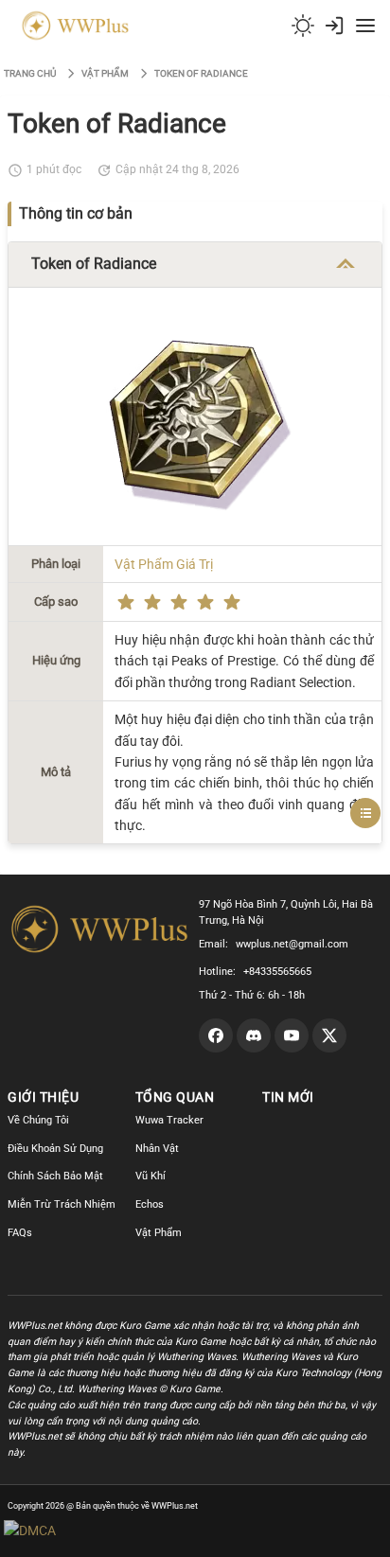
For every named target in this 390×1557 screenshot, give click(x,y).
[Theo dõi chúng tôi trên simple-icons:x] (329, 1035)
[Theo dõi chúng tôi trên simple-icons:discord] (254, 1035)
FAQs (20, 1233)
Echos (149, 1204)
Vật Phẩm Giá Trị (164, 564)
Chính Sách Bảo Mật (55, 1176)
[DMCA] (66, 1531)
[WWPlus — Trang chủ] (72, 25)
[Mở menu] (365, 25)
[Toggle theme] (303, 25)
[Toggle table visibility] (345, 264)
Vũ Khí (150, 1176)
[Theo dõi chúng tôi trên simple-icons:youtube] (292, 1035)
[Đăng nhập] (334, 25)
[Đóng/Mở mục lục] (365, 813)
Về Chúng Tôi (38, 1120)
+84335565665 (277, 971)
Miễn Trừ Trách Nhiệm (61, 1204)
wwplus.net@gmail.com (292, 944)
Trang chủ (30, 73)
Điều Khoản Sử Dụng (55, 1148)
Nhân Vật (157, 1148)
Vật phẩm (105, 73)
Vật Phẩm (158, 1233)
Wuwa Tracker (169, 1120)
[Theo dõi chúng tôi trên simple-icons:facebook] (216, 1035)
